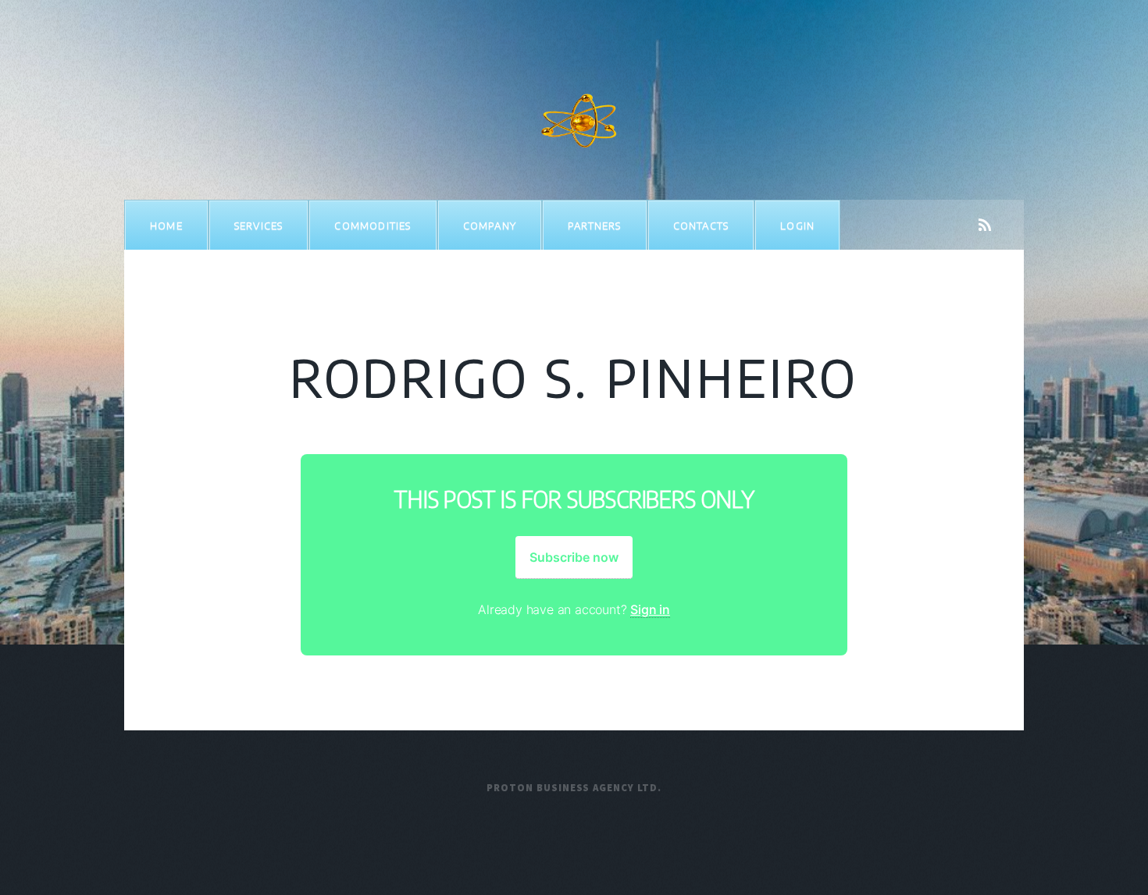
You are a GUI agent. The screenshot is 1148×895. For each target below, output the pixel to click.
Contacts (701, 225)
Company (489, 225)
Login (797, 225)
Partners (595, 225)
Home (166, 225)
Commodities (372, 225)
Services (258, 225)
